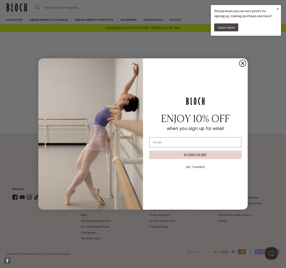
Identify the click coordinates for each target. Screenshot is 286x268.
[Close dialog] (242, 63)
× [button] (278, 8)
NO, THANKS (195, 167)
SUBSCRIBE (195, 155)
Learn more (226, 27)
